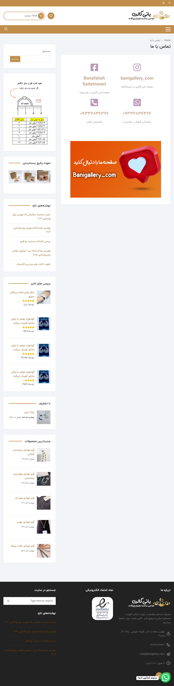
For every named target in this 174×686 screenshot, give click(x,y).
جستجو (46, 51)
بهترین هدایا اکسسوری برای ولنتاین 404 (31, 230)
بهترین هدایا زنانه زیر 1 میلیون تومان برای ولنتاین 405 (31, 253)
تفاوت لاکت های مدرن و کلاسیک (33, 264)
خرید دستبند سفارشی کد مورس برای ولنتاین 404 (31, 216)
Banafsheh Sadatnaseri (94, 81)
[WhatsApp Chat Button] (165, 677)
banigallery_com (137, 78)
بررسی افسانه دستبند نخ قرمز (35, 241)
